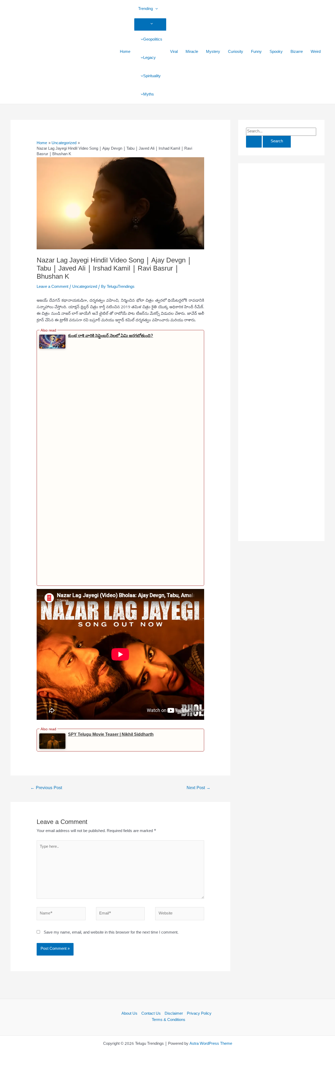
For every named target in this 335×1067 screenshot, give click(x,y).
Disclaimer (174, 1014)
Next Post (198, 788)
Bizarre (297, 52)
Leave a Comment (52, 287)
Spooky (276, 52)
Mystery (213, 52)
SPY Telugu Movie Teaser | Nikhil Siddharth (111, 734)
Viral (174, 52)
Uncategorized (84, 287)
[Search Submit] (254, 142)
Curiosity (235, 52)
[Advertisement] (53, 466)
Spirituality (152, 76)
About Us (129, 1014)
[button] (155, 9)
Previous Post (46, 788)
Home (125, 52)
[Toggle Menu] (150, 24)
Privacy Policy (199, 1014)
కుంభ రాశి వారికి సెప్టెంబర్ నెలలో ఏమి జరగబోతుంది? (110, 335)
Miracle (192, 52)
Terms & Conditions (168, 1020)
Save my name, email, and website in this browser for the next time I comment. (111, 932)
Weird (316, 52)
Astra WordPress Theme (210, 1044)
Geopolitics (152, 39)
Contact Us (151, 1014)
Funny (256, 52)
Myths (148, 94)
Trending (145, 9)
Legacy (149, 58)
